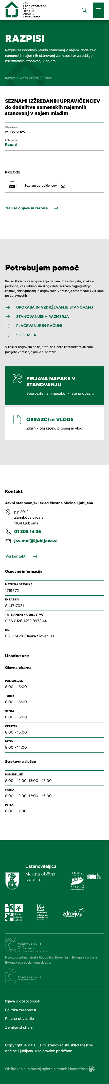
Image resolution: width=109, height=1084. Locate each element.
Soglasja (26, 335)
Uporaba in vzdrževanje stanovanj (54, 307)
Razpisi (11, 144)
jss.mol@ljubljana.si (36, 540)
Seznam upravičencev (40, 185)
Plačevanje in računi (39, 325)
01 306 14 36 (27, 531)
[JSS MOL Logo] (25, 9)
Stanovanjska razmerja (42, 316)
